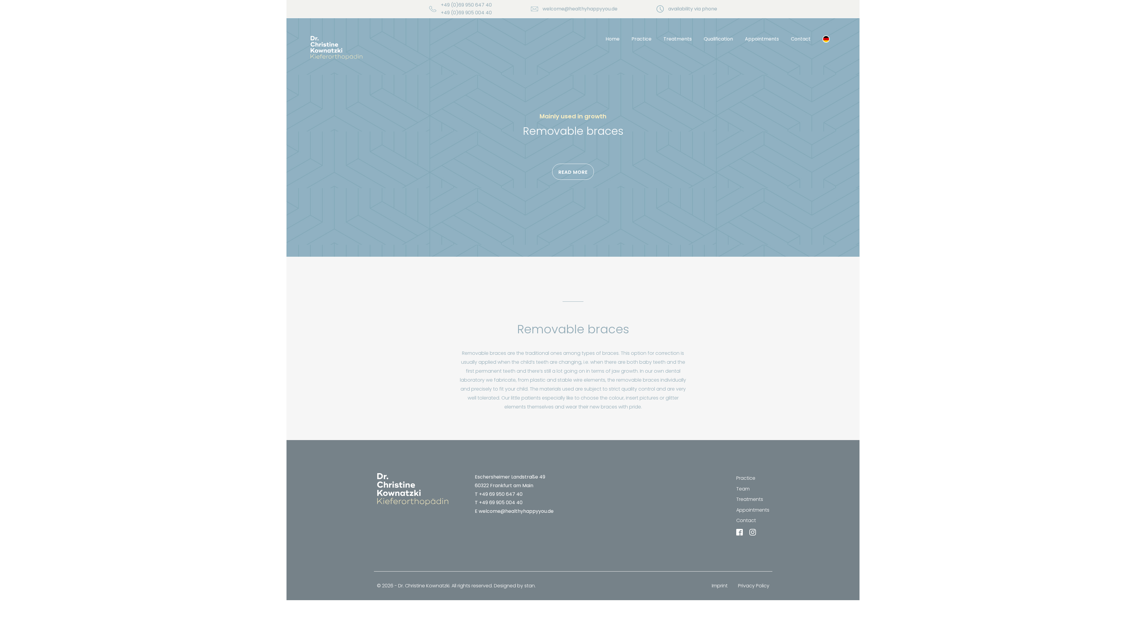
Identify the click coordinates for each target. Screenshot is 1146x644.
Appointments (762, 38)
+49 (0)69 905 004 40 (466, 12)
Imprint (720, 585)
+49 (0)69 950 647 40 (466, 4)
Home (613, 38)
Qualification (718, 38)
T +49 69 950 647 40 (499, 494)
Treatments (677, 38)
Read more (572, 172)
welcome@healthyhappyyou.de (580, 8)
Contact (801, 38)
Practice (641, 38)
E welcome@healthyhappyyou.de (514, 511)
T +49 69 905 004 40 (499, 502)
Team (743, 488)
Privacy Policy (753, 585)
